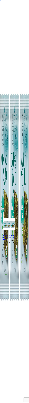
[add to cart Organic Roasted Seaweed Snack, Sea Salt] (4, 232)
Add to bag (4, 206)
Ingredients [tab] (22, 182)
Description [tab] (4, 182)
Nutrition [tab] (13, 182)
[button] (10, 234)
